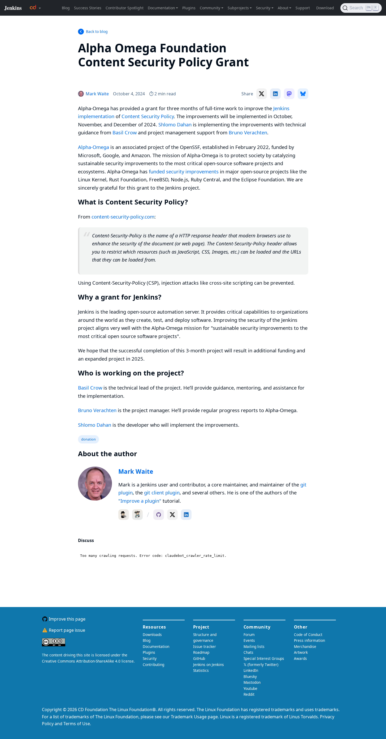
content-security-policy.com (123, 216)
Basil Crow (124, 132)
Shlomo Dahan (175, 124)
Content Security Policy (148, 116)
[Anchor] (86, 75)
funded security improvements (184, 171)
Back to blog (97, 31)
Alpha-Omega (93, 147)
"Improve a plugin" (139, 500)
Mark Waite (135, 471)
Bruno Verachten (248, 132)
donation (88, 439)
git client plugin (162, 492)
